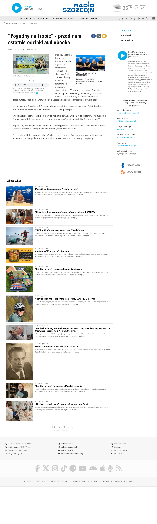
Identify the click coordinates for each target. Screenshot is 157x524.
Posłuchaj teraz (120, 444)
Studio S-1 (73, 18)
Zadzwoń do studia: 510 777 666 (20, 444)
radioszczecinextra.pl (69, 447)
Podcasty (39, 18)
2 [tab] (33, 81)
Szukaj (147, 18)
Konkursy (61, 18)
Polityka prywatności (102, 481)
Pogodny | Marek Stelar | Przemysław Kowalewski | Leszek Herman (89, 81)
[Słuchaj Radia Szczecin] (17, 8)
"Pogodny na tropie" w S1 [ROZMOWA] (87, 74)
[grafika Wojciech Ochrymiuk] (31, 64)
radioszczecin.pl (67, 444)
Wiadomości (26, 18)
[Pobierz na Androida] (93, 465)
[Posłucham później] (37, 93)
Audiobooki (126, 35)
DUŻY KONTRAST (120, 453)
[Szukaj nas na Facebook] (37, 465)
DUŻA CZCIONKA (120, 450)
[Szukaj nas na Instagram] (55, 465)
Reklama (85, 18)
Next (47, 64)
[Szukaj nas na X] (46, 465)
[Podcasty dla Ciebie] (110, 465)
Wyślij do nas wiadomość (143, 18)
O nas (94, 18)
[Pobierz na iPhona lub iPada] (102, 465)
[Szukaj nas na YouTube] (83, 465)
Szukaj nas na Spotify (139, 18)
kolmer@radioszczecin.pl (126, 145)
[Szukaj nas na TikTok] (63, 465)
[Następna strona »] (72, 427)
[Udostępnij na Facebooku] (93, 36)
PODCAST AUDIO (133, 165)
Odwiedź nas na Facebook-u (123, 18)
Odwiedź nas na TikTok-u (135, 18)
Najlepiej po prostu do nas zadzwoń (119, 18)
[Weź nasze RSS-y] (118, 465)
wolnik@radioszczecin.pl (126, 137)
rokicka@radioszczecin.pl (126, 121)
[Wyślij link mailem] (104, 36)
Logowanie (118, 447)
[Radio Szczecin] (78, 8)
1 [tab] (29, 81)
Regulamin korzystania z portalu (81, 481)
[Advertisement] (21, 504)
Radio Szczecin (11, 23)
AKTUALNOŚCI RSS (133, 172)
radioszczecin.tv (67, 450)
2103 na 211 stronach (59, 430)
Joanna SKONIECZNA (29, 50)
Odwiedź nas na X (127, 18)
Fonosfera (23, 23)
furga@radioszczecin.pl (125, 129)
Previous (15, 64)
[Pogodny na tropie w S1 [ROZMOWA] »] (90, 63)
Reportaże (33, 23)
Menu (153, 18)
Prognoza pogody (15, 453)
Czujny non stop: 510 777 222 (19, 447)
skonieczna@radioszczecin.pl (128, 113)
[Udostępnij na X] (98, 36)
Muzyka (50, 18)
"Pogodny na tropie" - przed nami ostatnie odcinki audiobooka (45, 39)
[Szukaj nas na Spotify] (73, 465)
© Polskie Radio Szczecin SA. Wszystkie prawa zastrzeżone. (46, 481)
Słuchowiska (126, 40)
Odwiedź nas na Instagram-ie (131, 18)
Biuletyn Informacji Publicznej (72, 453)
